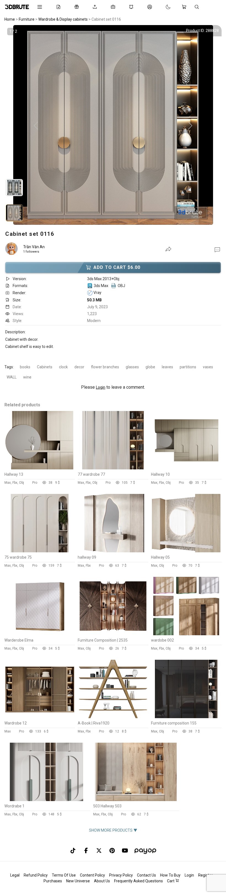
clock (63, 367)
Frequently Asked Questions (138, 881)
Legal (15, 875)
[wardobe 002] (186, 634)
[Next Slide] (190, 126)
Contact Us (146, 875)
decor (79, 367)
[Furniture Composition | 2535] (113, 634)
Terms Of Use (64, 875)
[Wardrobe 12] (39, 717)
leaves (167, 367)
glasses (132, 367)
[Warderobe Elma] (39, 634)
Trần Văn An (34, 247)
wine (27, 377)
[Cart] (185, 6)
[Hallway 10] (186, 468)
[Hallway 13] (39, 468)
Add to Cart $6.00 (116, 267)
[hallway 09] (113, 551)
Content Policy (92, 875)
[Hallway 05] (186, 551)
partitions (188, 367)
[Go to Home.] (17, 6)
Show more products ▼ (113, 830)
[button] (217, 249)
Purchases (53, 881)
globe (150, 367)
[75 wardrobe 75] (39, 551)
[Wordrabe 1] (47, 799)
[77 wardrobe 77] (113, 468)
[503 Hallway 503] (136, 799)
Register (205, 875)
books (25, 367)
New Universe (78, 881)
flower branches (105, 367)
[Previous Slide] (36, 126)
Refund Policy (36, 875)
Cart (171, 881)
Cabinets (44, 367)
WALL (12, 377)
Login (100, 387)
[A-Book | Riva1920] (113, 717)
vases (208, 367)
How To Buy (170, 875)
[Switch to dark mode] (163, 6)
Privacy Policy (121, 875)
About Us (102, 881)
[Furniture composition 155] (186, 717)
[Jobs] (114, 6)
